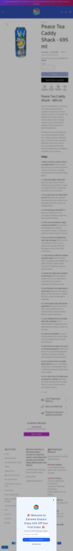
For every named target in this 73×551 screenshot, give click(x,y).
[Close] (53, 500)
